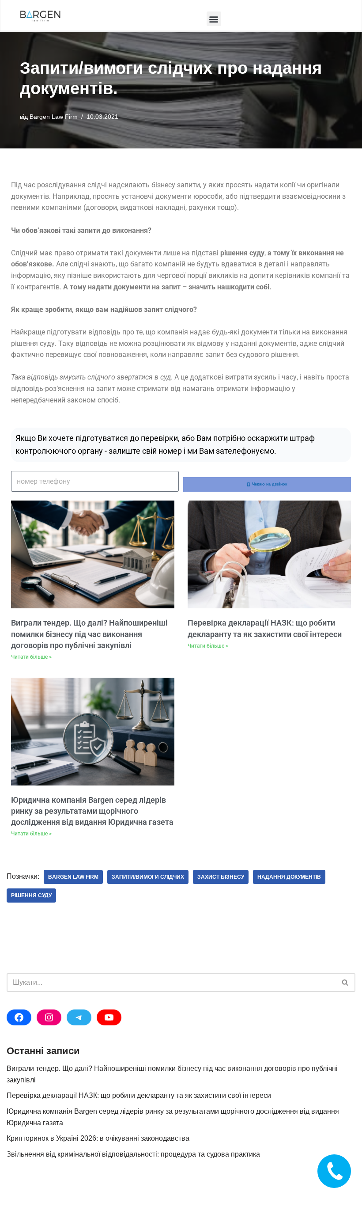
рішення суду (31, 895)
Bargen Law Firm (54, 116)
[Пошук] (345, 982)
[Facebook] (19, 1017)
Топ (341, 1197)
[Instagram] (49, 1017)
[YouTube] (109, 1017)
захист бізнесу (220, 877)
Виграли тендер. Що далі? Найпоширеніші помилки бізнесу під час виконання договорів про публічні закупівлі (89, 633)
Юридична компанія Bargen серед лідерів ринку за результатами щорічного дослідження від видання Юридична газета (92, 811)
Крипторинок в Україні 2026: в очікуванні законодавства (98, 1138)
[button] (214, 18)
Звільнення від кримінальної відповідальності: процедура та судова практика (133, 1154)
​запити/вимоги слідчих (148, 877)
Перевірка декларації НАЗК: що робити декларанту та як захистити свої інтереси (139, 1095)
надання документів (289, 877)
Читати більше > (31, 657)
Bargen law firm (73, 877)
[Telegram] (79, 1017)
